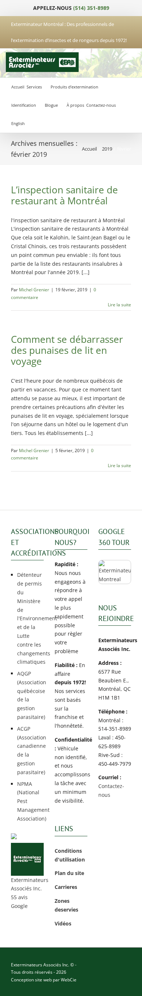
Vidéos (63, 923)
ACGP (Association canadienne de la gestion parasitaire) (30, 750)
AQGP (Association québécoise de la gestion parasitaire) (30, 695)
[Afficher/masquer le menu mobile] (128, 62)
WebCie (68, 980)
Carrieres (66, 886)
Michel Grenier (34, 290)
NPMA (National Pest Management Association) (30, 801)
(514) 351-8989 (91, 7)
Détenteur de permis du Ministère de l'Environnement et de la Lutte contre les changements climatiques (30, 618)
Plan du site (69, 873)
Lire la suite (119, 305)
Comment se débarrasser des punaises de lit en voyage (67, 350)
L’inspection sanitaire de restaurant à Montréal (64, 195)
